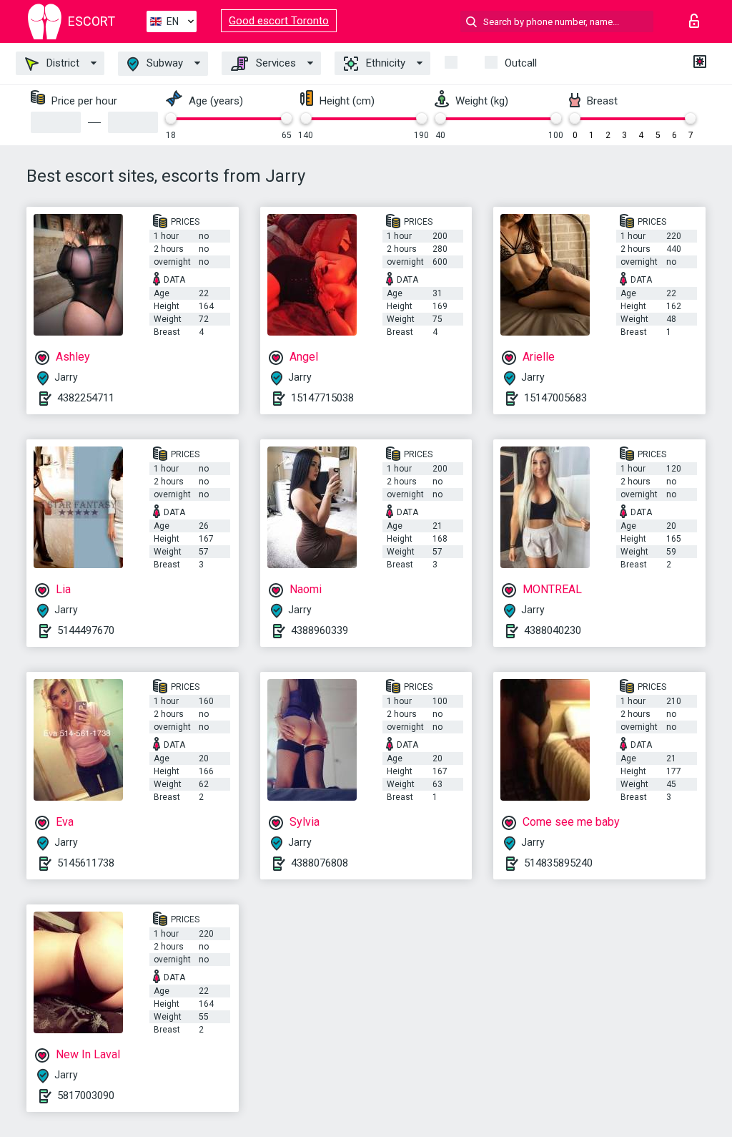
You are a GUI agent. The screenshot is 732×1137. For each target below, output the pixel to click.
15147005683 (555, 397)
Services (274, 63)
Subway (163, 63)
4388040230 (552, 630)
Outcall (521, 63)
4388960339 (319, 630)
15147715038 (322, 397)
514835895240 (558, 863)
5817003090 (85, 1095)
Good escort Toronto (279, 20)
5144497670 (85, 630)
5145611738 (85, 863)
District (61, 63)
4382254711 (85, 397)
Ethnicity (384, 63)
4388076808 (319, 863)
